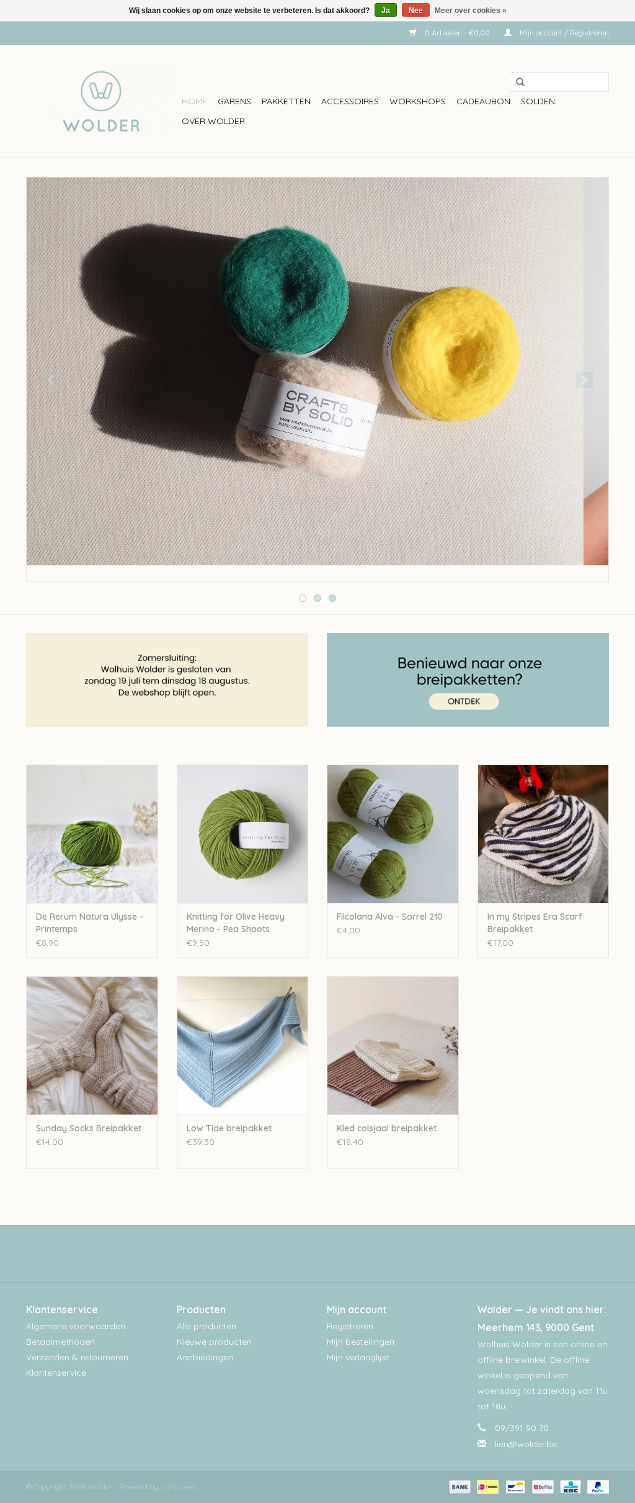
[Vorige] (50, 380)
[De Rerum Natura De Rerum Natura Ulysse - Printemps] (92, 834)
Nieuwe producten (214, 1341)
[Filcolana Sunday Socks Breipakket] (92, 1045)
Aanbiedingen (205, 1357)
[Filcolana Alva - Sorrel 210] (393, 834)
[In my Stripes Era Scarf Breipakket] (543, 834)
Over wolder (213, 121)
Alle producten (206, 1326)
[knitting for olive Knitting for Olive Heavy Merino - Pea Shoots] (243, 834)
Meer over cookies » (471, 10)
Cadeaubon (483, 101)
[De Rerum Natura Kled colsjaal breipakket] (393, 1045)
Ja (385, 10)
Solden (538, 101)
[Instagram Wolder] (329, 1253)
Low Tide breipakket (229, 1128)
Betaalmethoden (60, 1341)
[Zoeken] (516, 82)
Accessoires (350, 101)
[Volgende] (584, 380)
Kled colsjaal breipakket (387, 1128)
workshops (417, 101)
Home (194, 101)
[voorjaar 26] (317, 371)
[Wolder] (102, 101)
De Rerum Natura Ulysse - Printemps (89, 923)
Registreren (350, 1326)
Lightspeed (178, 1486)
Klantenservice (56, 1372)
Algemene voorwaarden (75, 1326)
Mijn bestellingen (360, 1341)
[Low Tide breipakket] (243, 1045)
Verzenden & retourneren (77, 1357)
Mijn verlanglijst (358, 1357)
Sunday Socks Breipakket (88, 1128)
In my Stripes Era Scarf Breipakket (534, 923)
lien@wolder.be (526, 1444)
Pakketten (286, 101)
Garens (234, 101)
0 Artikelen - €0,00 (457, 32)
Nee (416, 10)
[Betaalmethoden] (459, 1486)
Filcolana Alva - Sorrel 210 (390, 916)
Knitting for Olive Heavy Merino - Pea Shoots (236, 923)
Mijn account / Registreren (563, 32)
